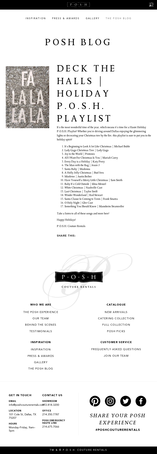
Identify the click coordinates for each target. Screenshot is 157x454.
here (106, 213)
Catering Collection (116, 318)
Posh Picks (116, 331)
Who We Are (40, 304)
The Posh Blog (40, 368)
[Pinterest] (80, 235)
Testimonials (40, 331)
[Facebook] (86, 235)
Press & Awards (41, 356)
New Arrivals (116, 312)
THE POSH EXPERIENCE (40, 312)
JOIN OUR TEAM (116, 356)
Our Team (41, 318)
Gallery (40, 362)
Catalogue (116, 304)
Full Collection (116, 325)
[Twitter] (92, 235)
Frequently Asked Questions (116, 349)
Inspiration (41, 342)
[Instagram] (110, 401)
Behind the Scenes (40, 325)
